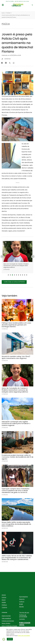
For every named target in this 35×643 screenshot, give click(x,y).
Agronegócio (23, 597)
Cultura (21, 602)
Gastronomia (6, 616)
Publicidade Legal (24, 624)
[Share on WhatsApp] (14, 63)
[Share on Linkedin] (6, 63)
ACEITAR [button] (10, 639)
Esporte (21, 599)
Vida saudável (6, 618)
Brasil (21, 604)
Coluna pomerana (8, 621)
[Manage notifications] (3, 639)
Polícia (4, 597)
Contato (22, 619)
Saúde (4, 602)
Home (4, 595)
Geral (3, 600)
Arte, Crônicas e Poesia (9, 626)
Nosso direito (6, 623)
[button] (8, 275)
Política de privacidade (23, 616)
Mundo (21, 607)
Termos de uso (24, 612)
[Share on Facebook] (2, 63)
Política (4, 605)
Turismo (4, 607)
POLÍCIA (8, 13)
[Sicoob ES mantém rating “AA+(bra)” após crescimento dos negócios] (17, 348)
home (3, 13)
